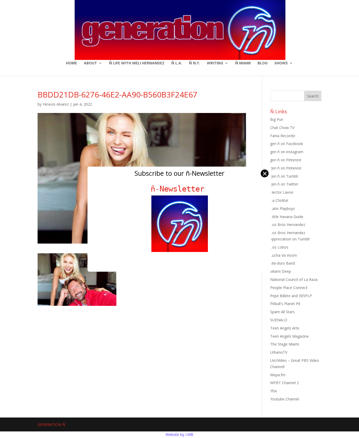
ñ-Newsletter (180, 188)
